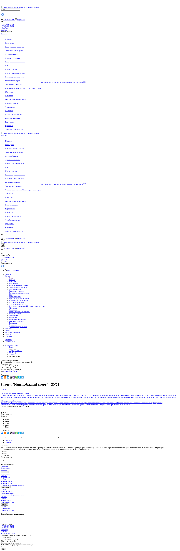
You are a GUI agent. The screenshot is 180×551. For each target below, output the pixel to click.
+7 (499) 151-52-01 (7, 24)
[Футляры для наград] (23, 79)
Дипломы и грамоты (71, 395)
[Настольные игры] (23, 101)
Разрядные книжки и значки (89, 395)
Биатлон (116, 405)
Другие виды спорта (97, 405)
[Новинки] (23, 37)
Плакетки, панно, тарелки (143, 395)
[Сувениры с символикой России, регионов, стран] (23, 86)
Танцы (58, 405)
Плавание (142, 403)
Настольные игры (86, 397)
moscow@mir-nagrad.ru (11, 371)
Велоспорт (61, 403)
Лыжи (115, 403)
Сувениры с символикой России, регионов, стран (26, 397)
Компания (4, 466)
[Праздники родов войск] (23, 113)
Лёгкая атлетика (107, 403)
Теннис (63, 405)
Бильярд (44, 403)
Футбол (81, 405)
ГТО (100, 395)
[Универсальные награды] (23, 49)
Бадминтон (30, 403)
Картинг (4, 403)
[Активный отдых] (23, 52)
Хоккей (87, 405)
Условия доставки (7, 483)
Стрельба (24, 405)
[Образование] (23, 105)
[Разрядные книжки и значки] (23, 60)
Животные (48, 397)
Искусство (55, 397)
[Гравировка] (23, 120)
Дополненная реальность (167, 397)
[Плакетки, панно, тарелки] (23, 75)
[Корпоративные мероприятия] (23, 98)
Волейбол (68, 403)
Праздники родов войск (118, 397)
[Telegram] (22, 377)
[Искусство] (23, 94)
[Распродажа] (23, 41)
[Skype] (19, 377)
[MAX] (2, 15)
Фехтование (51, 405)
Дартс (121, 405)
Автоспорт (22, 403)
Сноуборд (153, 403)
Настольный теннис (132, 403)
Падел (9, 403)
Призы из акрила (108, 395)
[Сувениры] (23, 124)
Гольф (83, 403)
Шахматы (14, 403)
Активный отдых (58, 395)
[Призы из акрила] (23, 67)
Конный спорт (96, 403)
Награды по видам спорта (25, 395)
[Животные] (23, 90)
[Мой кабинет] (2, 22)
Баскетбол (37, 403)
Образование (97, 397)
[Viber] (13, 377)
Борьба (49, 403)
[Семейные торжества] (23, 116)
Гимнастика (76, 403)
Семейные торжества (134, 397)
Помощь (4, 479)
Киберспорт (108, 405)
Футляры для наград (159, 395)
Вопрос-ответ (6, 500)
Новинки (4, 395)
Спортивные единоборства (37, 405)
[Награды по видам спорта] (23, 45)
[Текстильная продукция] (23, 83)
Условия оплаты (6, 481)
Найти (3, 549)
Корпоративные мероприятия (69, 397)
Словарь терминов (7, 502)
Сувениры (154, 397)
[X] (11, 377)
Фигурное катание (72, 405)
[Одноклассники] (5, 377)
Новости (4, 470)
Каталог (12, 280)
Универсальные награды (43, 395)
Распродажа (11, 395)
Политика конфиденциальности (12, 485)
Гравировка (146, 397)
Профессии (106, 397)
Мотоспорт (121, 403)
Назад (11, 278)
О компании (5, 468)
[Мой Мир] (8, 377)
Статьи (3, 499)
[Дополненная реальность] (23, 128)
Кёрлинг (88, 403)
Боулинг (55, 403)
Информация (5, 478)
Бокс (148, 403)
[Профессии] (23, 109)
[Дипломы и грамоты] (23, 56)
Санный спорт (16, 405)
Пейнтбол (126, 405)
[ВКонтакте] (2, 377)
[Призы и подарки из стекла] (23, 71)
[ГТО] (23, 64)
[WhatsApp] (16, 377)
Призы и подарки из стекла (124, 395)
